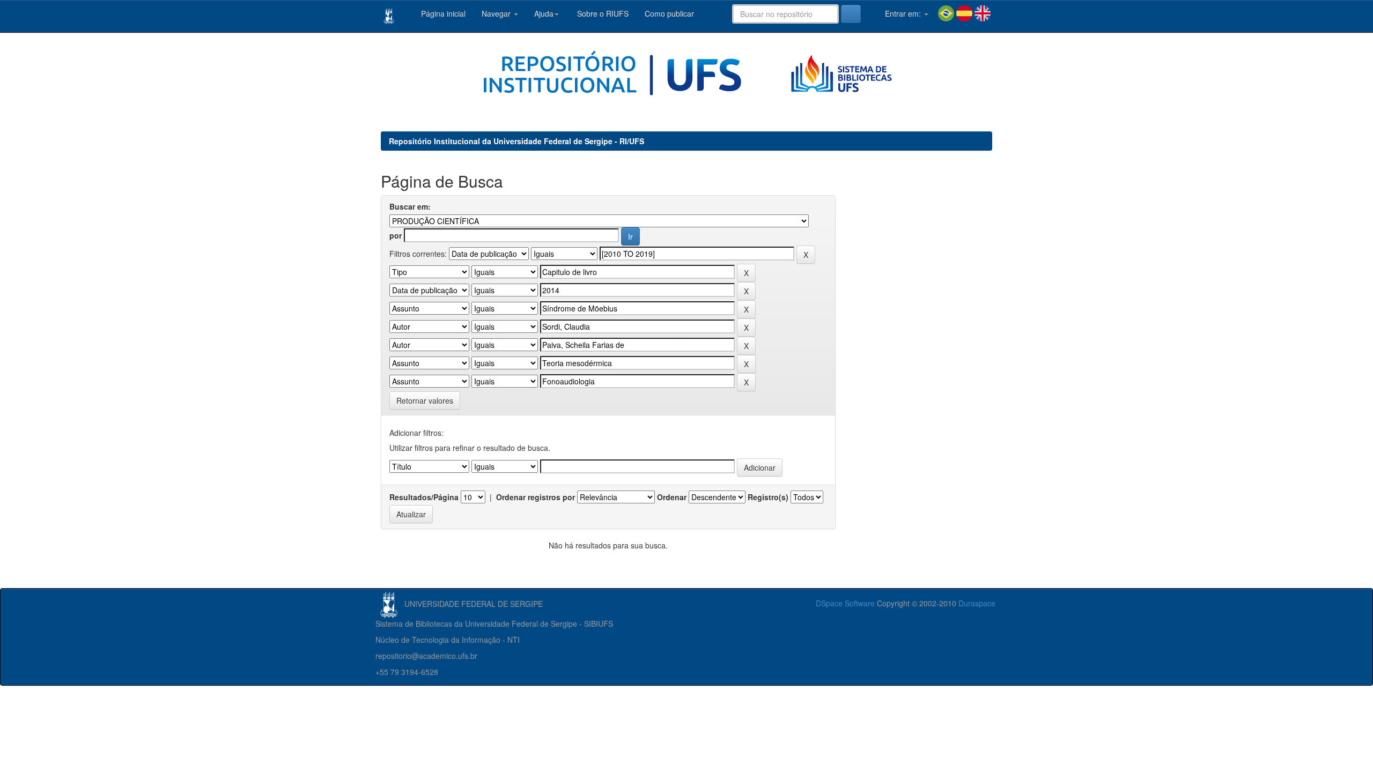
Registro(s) (768, 497)
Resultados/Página (424, 497)
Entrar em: (903, 13)
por (395, 235)
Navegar (497, 13)
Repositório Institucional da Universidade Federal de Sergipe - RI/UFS (516, 141)
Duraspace (976, 603)
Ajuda (543, 13)
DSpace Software (845, 603)
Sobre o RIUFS (602, 13)
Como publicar (669, 13)
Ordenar (671, 497)
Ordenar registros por (535, 497)
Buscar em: (410, 206)
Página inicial (442, 13)
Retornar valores (424, 400)
